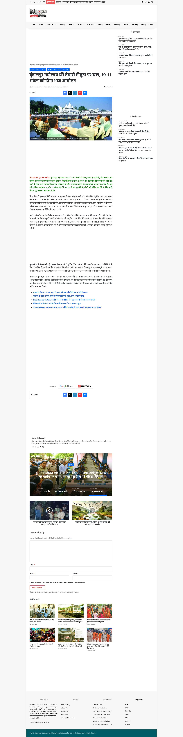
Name (32, 565)
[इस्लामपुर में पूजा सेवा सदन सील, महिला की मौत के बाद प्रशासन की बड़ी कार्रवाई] (71, 635)
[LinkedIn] (75, 93)
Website (75, 574)
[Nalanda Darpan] (38, 13)
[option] (71, 474)
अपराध (134, 24)
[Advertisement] (112, 11)
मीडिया (116, 24)
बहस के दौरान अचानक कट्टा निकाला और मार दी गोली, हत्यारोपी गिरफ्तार (60, 292)
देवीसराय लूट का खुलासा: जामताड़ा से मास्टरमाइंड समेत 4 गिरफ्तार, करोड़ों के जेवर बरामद (98, 646)
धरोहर (37, 65)
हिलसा (61, 24)
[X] (70, 93)
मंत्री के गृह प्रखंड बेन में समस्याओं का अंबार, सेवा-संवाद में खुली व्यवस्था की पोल (82, 2)
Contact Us (64, 711)
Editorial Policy (97, 705)
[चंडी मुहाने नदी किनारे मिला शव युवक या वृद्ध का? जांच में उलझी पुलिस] (99, 611)
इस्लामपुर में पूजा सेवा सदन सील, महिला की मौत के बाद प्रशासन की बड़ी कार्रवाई (70, 645)
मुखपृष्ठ (33, 65)
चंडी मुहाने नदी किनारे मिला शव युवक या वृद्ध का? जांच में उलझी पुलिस (98, 621)
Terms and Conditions (68, 718)
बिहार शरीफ (51, 24)
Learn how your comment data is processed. (65, 592)
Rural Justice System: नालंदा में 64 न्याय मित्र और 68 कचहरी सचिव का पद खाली (64, 300)
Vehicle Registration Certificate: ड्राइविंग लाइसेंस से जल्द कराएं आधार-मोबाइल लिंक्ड (67, 307)
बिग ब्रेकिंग (57, 69)
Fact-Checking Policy (99, 708)
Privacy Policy (65, 705)
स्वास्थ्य (107, 24)
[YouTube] (40, 447)
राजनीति (125, 24)
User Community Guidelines (101, 715)
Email (32, 574)
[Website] (33, 447)
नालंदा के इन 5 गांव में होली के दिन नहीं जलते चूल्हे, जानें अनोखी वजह (58, 296)
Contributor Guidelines (100, 718)
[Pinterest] (80, 93)
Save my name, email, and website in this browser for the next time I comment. (58, 583)
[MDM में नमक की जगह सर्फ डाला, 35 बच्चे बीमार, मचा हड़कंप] (42, 611)
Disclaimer (64, 715)
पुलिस (70, 465)
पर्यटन (143, 24)
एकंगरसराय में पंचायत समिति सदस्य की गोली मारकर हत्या (41, 645)
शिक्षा (100, 24)
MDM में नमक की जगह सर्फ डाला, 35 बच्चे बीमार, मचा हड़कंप (42, 621)
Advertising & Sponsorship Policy (103, 724)
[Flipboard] (84, 386)
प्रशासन (50, 69)
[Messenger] (85, 93)
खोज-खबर (90, 24)
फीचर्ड (33, 24)
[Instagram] (43, 447)
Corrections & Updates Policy (102, 711)
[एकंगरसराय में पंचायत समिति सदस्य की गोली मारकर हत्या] (42, 635)
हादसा (151, 24)
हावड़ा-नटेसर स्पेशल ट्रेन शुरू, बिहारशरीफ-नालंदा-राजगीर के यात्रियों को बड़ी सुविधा (70, 621)
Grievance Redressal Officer (101, 721)
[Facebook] (65, 93)
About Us (64, 708)
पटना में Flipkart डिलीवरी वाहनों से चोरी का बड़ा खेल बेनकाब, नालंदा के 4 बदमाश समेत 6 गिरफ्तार (71, 474)
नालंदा (41, 24)
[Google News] (66, 386)
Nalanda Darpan (36, 87)
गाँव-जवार (79, 24)
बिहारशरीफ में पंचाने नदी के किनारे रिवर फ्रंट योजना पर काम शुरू (57, 303)
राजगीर (70, 24)
